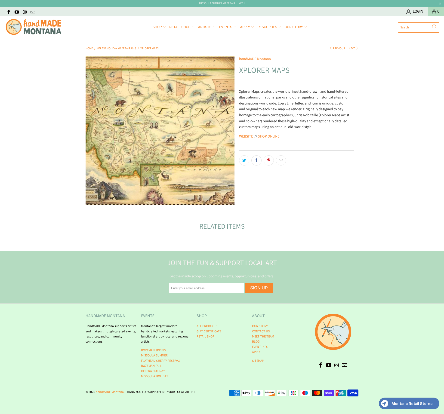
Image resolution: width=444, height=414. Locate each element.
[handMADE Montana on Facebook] (8, 11)
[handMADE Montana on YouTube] (16, 11)
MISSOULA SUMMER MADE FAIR (217, 3)
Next (352, 48)
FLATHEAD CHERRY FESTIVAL (160, 361)
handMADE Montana (255, 58)
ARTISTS (205, 27)
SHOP (158, 27)
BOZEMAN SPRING (153, 350)
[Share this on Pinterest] (269, 160)
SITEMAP (258, 361)
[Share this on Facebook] (256, 160)
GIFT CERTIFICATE (209, 331)
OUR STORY (260, 326)
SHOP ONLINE (268, 136)
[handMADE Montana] (33, 27)
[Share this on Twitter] (244, 160)
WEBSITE (246, 136)
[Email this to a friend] (281, 160)
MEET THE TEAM (263, 336)
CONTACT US (261, 331)
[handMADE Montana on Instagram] (24, 11)
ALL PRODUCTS (207, 326)
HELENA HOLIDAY (153, 371)
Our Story (294, 27)
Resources (268, 27)
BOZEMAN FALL (151, 366)
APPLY (245, 27)
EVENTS (226, 27)
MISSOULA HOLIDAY (154, 376)
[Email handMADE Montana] (32, 11)
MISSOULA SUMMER (154, 355)
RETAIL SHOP (180, 27)
